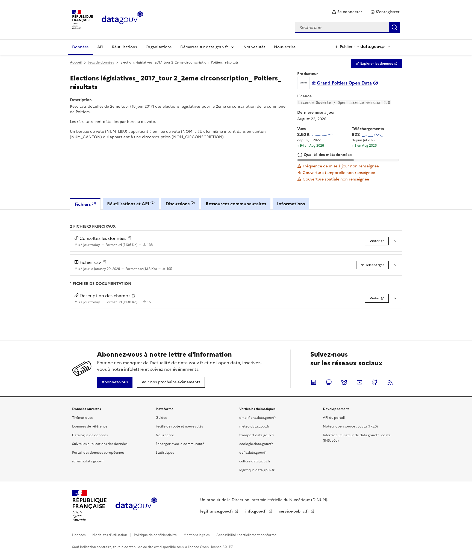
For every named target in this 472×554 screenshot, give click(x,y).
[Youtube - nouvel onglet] (359, 382)
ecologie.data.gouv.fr (256, 443)
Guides (161, 417)
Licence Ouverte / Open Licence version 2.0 (344, 102)
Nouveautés (254, 47)
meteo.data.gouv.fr (254, 426)
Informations (291, 203)
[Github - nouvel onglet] (374, 382)
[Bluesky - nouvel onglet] (344, 382)
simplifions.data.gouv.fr (257, 417)
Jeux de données (101, 62)
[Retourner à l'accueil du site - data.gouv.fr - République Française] (136, 505)
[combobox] (347, 27)
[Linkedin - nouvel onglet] (313, 382)
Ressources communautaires (236, 203)
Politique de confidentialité (155, 534)
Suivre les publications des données (99, 443)
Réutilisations (124, 47)
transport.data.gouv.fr (256, 435)
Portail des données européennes (98, 452)
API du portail (334, 417)
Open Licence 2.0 (214, 546)
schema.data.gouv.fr (88, 461)
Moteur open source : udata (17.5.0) (350, 426)
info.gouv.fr (256, 511)
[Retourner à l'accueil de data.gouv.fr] (122, 19)
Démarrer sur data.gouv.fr (204, 47)
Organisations (159, 47)
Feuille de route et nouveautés (179, 426)
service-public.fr (294, 511)
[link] (347, 12)
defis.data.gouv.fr (253, 452)
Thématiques (82, 417)
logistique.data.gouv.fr (257, 470)
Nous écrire (285, 47)
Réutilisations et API (131, 203)
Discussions (180, 203)
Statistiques (165, 452)
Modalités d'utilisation (109, 534)
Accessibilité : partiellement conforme (246, 534)
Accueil (76, 62)
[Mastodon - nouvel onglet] (328, 382)
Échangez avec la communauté (180, 443)
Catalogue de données (90, 435)
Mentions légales (197, 534)
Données (80, 47)
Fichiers (85, 204)
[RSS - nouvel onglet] (390, 382)
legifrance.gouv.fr (216, 511)
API (100, 47)
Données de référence (89, 426)
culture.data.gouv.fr (254, 461)
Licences (78, 534)
